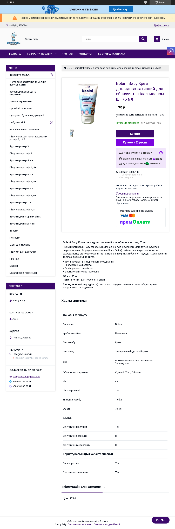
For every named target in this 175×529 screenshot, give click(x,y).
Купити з (129, 142)
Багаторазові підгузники (23, 272)
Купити (135, 133)
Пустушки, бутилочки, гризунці (27, 115)
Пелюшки (15, 237)
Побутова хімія (18, 122)
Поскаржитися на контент (80, 524)
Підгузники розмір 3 (21, 153)
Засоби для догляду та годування (23, 93)
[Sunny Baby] (13, 45)
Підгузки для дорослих (23, 251)
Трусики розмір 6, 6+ (21, 188)
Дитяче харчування (21, 101)
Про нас (67, 54)
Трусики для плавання (22, 223)
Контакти (85, 54)
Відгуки (14, 265)
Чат (163, 520)
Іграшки (14, 230)
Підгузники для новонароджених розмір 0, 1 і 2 (28, 138)
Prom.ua (104, 521)
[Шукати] (143, 39)
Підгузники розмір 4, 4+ (23, 167)
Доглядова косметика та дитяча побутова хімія (28, 83)
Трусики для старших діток (25, 216)
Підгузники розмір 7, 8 (22, 209)
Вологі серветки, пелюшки (24, 129)
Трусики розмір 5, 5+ (21, 174)
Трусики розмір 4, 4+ (21, 160)
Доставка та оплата (111, 54)
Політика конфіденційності (107, 524)
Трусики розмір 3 (19, 146)
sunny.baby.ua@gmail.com (26, 376)
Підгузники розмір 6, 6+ (23, 195)
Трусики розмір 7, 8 (20, 202)
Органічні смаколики (21, 108)
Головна (15, 54)
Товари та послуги (39, 54)
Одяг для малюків (20, 244)
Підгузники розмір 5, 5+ (23, 181)
